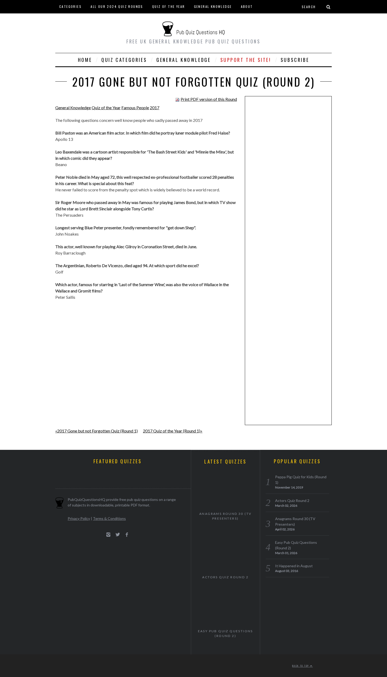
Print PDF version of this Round (209, 99)
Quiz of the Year (168, 6)
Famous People (135, 107)
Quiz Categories (124, 59)
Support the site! (245, 59)
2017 (154, 107)
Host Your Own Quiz (79, 19)
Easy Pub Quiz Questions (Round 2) (225, 633)
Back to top (301, 665)
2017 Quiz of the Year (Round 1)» (172, 430)
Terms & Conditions (109, 518)
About (247, 6)
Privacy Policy (79, 518)
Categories (70, 6)
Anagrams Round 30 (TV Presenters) (225, 516)
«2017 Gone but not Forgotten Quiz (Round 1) (96, 430)
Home (85, 59)
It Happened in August (294, 566)
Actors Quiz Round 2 (225, 577)
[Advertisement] (288, 182)
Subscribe (295, 59)
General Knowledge (213, 6)
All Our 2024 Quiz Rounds (117, 6)
